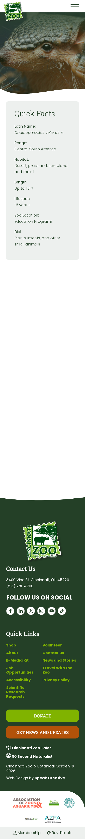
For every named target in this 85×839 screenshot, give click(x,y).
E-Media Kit (17, 660)
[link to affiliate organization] (27, 803)
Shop (11, 645)
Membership (29, 833)
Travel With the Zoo (57, 670)
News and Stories (59, 660)
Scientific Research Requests (15, 692)
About (12, 652)
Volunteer (52, 645)
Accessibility (18, 679)
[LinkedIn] (21, 612)
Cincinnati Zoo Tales (32, 747)
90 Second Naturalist (32, 756)
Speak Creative (50, 777)
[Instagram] (41, 612)
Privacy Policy (56, 679)
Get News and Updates (43, 732)
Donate (42, 715)
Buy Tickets (62, 833)
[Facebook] (10, 612)
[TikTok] (62, 612)
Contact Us (53, 652)
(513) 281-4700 (19, 586)
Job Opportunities (20, 670)
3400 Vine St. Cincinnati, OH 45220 (37, 580)
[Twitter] (31, 612)
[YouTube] (51, 612)
